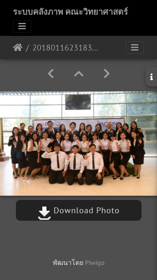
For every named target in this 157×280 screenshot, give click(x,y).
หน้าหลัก (18, 47)
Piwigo (95, 262)
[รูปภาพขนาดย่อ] (78, 74)
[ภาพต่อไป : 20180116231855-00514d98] (106, 74)
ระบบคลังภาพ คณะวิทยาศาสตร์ (70, 11)
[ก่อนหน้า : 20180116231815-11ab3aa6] (50, 74)
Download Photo (85, 210)
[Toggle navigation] (22, 26)
